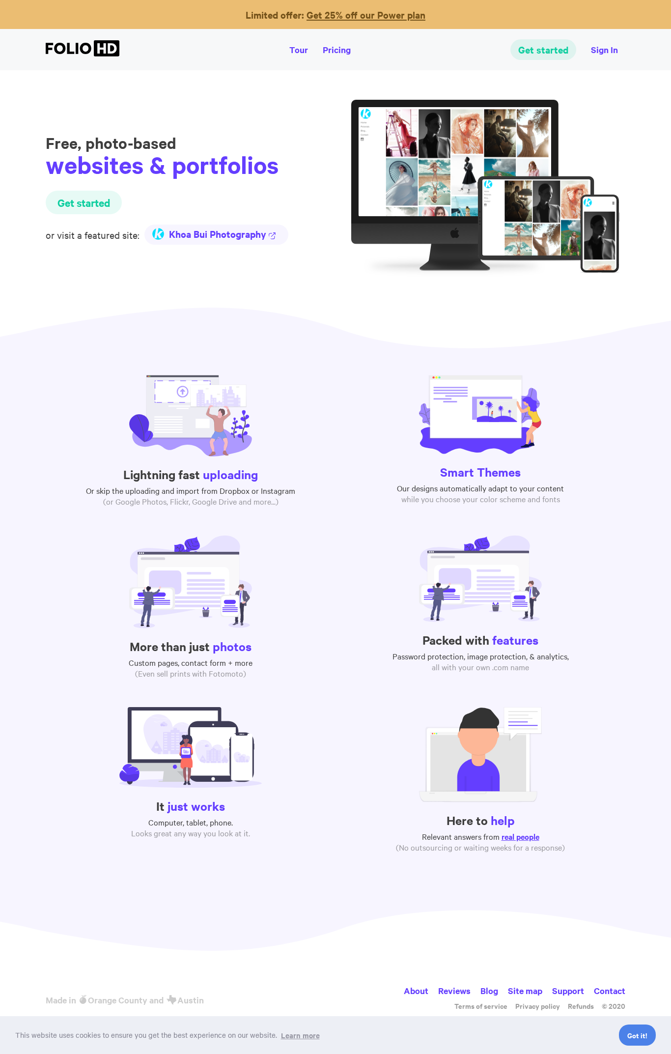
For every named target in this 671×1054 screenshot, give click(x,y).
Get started (543, 49)
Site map (525, 991)
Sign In (604, 50)
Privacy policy (537, 1005)
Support (568, 991)
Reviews (454, 991)
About (416, 991)
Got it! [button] (637, 1035)
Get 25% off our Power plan (366, 14)
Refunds (581, 1005)
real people (520, 836)
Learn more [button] (300, 1035)
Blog (489, 991)
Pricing (337, 50)
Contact (609, 991)
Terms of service (480, 1005)
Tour (298, 50)
